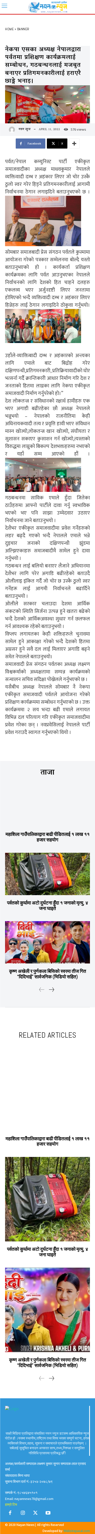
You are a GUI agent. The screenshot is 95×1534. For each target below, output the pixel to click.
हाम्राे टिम (11, 1504)
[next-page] (51, 990)
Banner (23, 29)
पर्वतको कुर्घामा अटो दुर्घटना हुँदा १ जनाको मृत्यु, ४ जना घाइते (47, 906)
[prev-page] (42, 990)
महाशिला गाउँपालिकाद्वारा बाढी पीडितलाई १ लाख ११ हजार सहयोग (48, 837)
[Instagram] (23, 1514)
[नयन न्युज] (13, 130)
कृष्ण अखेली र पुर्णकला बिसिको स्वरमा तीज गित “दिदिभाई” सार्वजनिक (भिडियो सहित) (47, 974)
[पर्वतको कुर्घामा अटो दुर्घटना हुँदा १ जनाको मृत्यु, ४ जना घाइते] (47, 874)
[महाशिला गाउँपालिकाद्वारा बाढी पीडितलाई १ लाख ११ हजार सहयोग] (47, 805)
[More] (74, 143)
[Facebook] (10, 1514)
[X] (35, 1514)
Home (9, 29)
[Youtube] (48, 1514)
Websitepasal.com (77, 1531)
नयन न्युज (25, 129)
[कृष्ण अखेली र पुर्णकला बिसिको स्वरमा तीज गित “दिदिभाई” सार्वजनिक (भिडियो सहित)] (47, 942)
